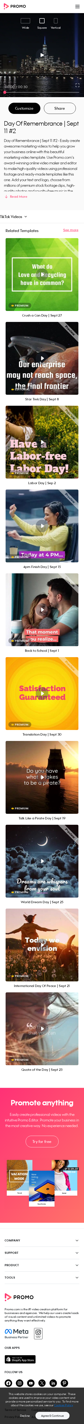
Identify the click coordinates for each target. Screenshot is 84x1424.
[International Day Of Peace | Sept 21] (42, 945)
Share (59, 108)
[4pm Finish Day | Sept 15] (42, 526)
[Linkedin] (53, 1383)
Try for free (42, 1141)
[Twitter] (42, 1383)
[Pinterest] (64, 1383)
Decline (25, 1415)
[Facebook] (16, 1333)
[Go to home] (16, 6)
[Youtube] (31, 1383)
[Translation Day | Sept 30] (42, 693)
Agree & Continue (52, 1415)
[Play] (42, 55)
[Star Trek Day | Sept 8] (42, 358)
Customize (24, 108)
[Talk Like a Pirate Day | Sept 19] (42, 777)
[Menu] (77, 6)
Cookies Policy (63, 1405)
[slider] (4, 92)
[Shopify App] (42, 1359)
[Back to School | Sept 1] (42, 609)
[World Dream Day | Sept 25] (42, 861)
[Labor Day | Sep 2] (42, 442)
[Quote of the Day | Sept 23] (42, 1028)
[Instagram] (38, 1333)
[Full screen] (78, 85)
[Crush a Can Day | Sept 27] (42, 274)
